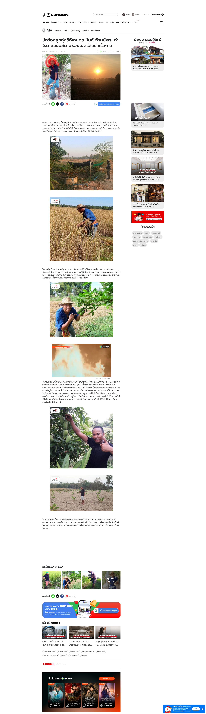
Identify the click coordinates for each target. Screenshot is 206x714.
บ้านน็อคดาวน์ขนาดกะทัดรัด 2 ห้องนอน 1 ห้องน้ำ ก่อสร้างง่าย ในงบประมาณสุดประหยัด (146, 152)
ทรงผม (135, 245)
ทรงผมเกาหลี (156, 233)
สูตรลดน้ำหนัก (147, 237)
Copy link (72, 104)
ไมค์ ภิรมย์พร (62, 652)
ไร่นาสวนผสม (74, 652)
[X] (57, 104)
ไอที (107, 22)
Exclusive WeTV (127, 22)
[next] (117, 695)
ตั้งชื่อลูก (143, 245)
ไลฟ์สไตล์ (94, 22)
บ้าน (57, 128)
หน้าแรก (46, 22)
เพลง (110, 525)
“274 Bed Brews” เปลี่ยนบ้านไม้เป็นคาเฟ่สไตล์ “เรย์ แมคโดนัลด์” (146, 205)
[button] (94, 14)
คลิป (117, 22)
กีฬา (79, 22)
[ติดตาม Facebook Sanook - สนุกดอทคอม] (147, 217)
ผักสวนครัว (101, 652)
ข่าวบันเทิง (72, 22)
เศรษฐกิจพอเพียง (88, 652)
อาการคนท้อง (137, 233)
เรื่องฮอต (54, 22)
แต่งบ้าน (84, 656)
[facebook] (62, 104)
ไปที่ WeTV (106, 679)
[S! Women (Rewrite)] (48, 664)
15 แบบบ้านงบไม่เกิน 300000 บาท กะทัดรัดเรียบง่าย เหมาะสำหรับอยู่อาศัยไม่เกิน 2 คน (145, 69)
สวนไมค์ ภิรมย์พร (49, 652)
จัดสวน (63, 656)
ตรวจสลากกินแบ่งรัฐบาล (140, 241)
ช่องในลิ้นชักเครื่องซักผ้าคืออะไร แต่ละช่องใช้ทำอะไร (145, 124)
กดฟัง (104, 52)
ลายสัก (147, 233)
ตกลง (196, 708)
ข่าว (60, 22)
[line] (53, 104)
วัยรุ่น (112, 22)
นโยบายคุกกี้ (187, 711)
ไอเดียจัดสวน (74, 656)
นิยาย (136, 22)
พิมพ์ (64, 52)
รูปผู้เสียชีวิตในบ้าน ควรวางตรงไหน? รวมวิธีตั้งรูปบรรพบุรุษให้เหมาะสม (147, 178)
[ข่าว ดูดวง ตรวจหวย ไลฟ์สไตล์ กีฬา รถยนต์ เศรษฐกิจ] (55, 15)
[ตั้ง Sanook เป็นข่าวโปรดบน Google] (81, 609)
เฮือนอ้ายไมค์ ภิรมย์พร (51, 656)
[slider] (72, 374)
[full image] (51, 580)
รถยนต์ (101, 22)
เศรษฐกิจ (86, 22)
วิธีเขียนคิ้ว (158, 237)
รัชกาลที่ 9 (57, 131)
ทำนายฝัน (154, 241)
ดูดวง (65, 22)
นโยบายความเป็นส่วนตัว (178, 711)
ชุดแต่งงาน (136, 237)
